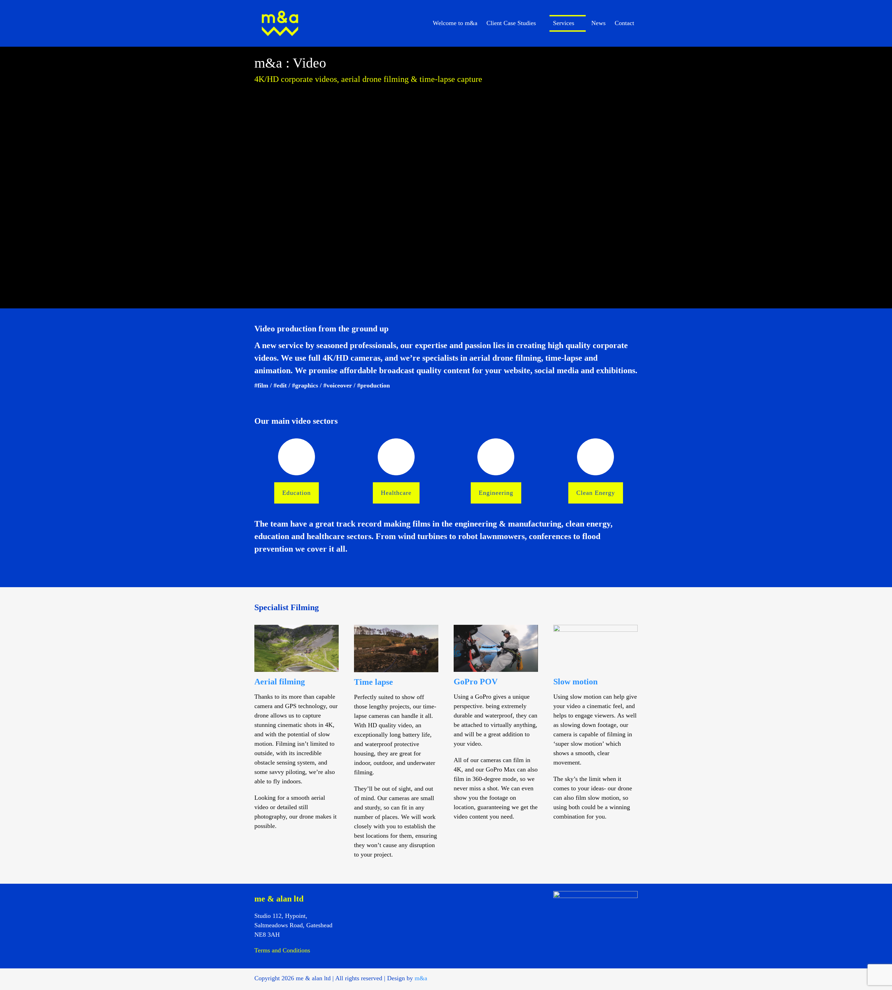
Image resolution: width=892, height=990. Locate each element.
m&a (421, 978)
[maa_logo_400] (280, 7)
